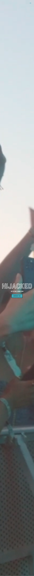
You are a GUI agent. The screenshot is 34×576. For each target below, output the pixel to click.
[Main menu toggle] (30, 3)
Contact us (17, 296)
